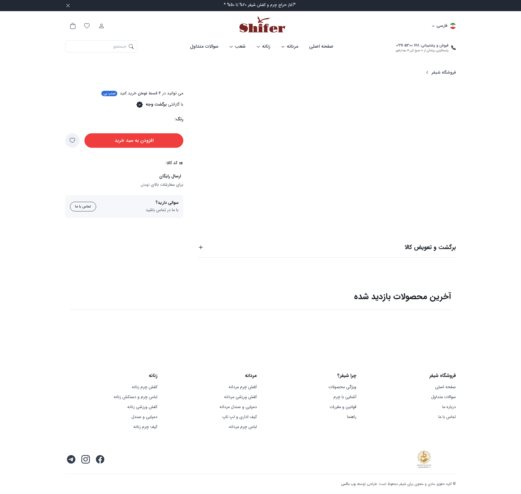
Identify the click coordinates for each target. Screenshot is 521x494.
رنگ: (179, 119)
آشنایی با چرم (344, 397)
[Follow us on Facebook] (100, 459)
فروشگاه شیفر (443, 72)
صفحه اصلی (321, 46)
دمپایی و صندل (144, 417)
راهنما (351, 417)
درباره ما (449, 407)
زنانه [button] (266, 46)
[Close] (68, 5)
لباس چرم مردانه (243, 427)
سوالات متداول (204, 46)
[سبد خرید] (72, 26)
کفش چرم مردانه (243, 387)
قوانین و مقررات (343, 407)
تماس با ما (83, 206)
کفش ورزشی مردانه (240, 397)
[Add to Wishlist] (72, 140)
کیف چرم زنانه (145, 427)
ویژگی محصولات (342, 387)
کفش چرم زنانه (144, 387)
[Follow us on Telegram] (71, 459)
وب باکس (348, 484)
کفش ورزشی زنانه (142, 407)
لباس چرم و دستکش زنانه (135, 397)
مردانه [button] (292, 46)
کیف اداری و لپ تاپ (239, 417)
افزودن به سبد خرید (134, 140)
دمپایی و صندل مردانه (238, 407)
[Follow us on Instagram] (86, 459)
